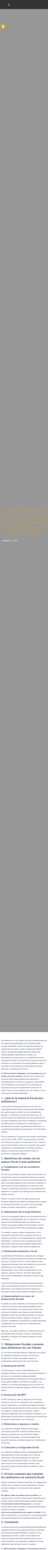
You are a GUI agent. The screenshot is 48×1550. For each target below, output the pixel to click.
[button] (3, 27)
